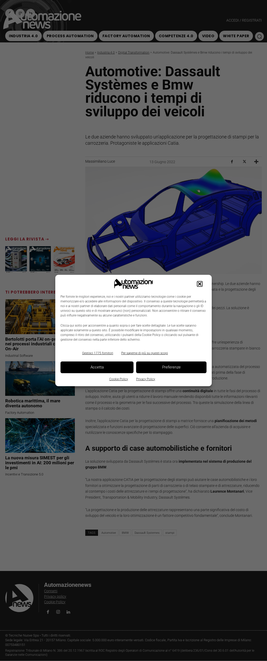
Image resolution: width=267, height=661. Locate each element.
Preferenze (171, 367)
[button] (199, 284)
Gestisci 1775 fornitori (97, 353)
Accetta (97, 367)
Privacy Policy (145, 379)
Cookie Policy (118, 379)
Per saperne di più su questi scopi (144, 353)
